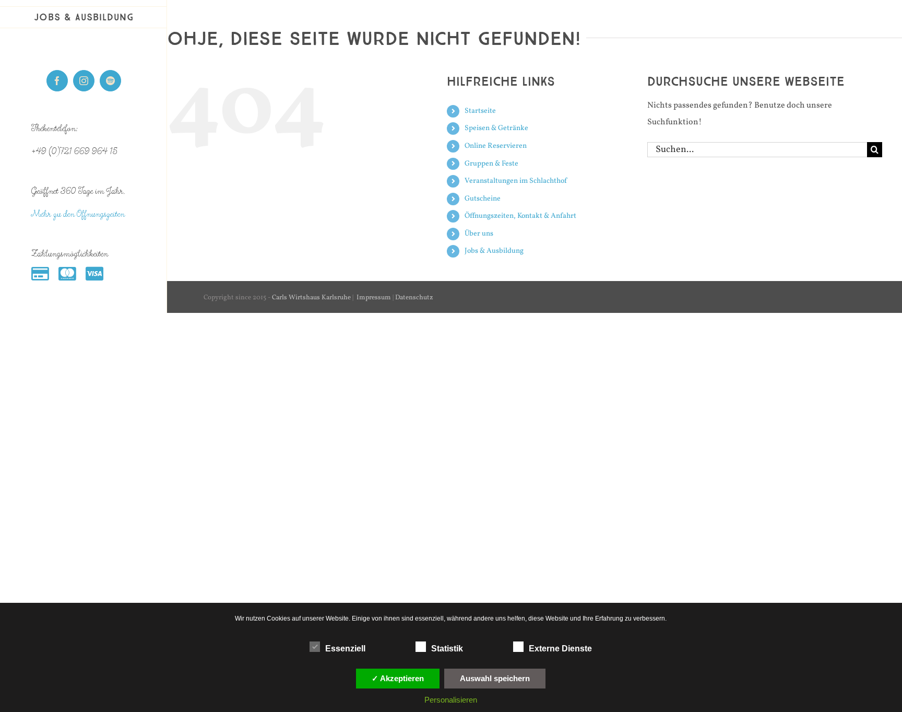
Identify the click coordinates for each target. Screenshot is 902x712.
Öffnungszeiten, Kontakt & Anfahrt (520, 216)
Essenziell (345, 648)
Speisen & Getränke (496, 128)
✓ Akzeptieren (398, 678)
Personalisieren (450, 699)
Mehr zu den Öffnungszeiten (78, 214)
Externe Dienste (560, 648)
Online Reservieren (496, 146)
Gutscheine (483, 199)
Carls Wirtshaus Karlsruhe (311, 297)
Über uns (479, 234)
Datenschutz (414, 297)
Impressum (374, 297)
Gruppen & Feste (491, 164)
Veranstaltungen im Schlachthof (516, 181)
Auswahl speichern (495, 678)
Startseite (480, 111)
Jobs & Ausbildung (494, 251)
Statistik (447, 648)
